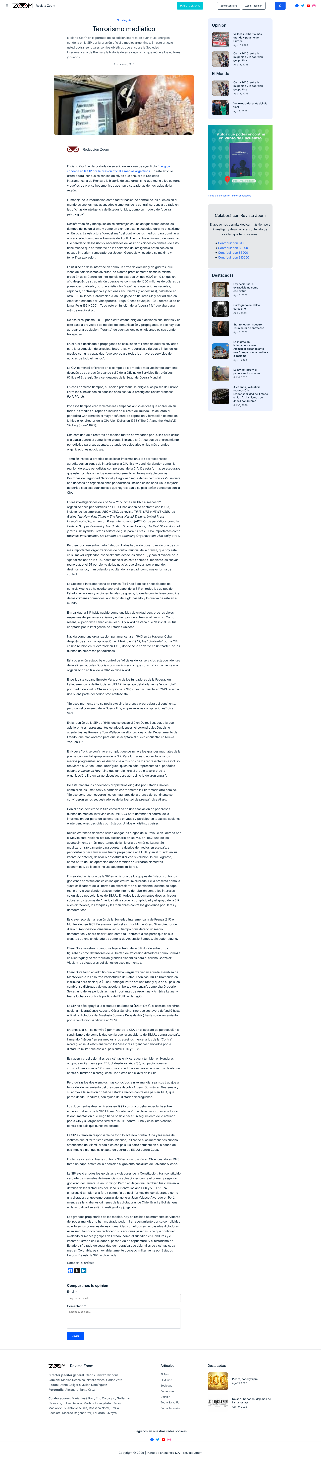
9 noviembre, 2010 (124, 64)
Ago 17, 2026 (240, 45)
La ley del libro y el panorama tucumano (246, 371)
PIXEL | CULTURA (190, 5)
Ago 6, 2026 (240, 295)
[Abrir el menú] (7, 6)
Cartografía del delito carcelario (246, 306)
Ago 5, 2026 (240, 312)
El (214, 73)
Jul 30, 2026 (240, 405)
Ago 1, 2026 (240, 360)
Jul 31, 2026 (240, 377)
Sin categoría (124, 20)
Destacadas (223, 275)
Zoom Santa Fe (229, 5)
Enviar (75, 1335)
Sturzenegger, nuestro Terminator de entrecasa (248, 326)
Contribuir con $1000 (232, 243)
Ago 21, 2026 (239, 1383)
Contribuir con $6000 (233, 252)
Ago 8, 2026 (240, 111)
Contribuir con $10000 (233, 257)
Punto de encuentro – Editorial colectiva (229, 195)
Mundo (222, 73)
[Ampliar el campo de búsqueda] (280, 6)
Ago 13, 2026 (240, 64)
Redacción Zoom (96, 149)
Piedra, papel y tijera (245, 1379)
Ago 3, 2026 (240, 332)
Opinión (219, 25)
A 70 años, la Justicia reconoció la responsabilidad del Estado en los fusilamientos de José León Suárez (250, 394)
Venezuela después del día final (250, 105)
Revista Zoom (81, 1366)
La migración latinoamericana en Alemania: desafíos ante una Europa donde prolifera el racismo (250, 348)
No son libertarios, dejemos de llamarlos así (251, 1400)
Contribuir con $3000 (233, 248)
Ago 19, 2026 (239, 1406)
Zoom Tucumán (253, 5)
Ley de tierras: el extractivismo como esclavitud (245, 287)
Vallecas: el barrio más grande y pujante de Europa (247, 37)
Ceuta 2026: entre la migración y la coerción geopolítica (248, 57)
